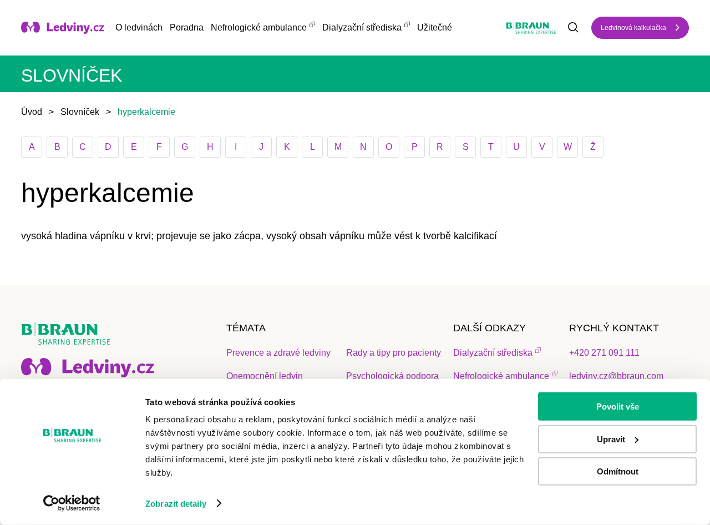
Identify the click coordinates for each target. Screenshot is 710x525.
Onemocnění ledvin (264, 376)
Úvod (31, 112)
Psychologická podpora (392, 376)
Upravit (611, 438)
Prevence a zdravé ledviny (278, 352)
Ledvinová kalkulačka (633, 28)
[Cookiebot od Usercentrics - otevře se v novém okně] (71, 503)
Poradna (187, 27)
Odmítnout (617, 471)
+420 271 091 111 (604, 352)
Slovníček (79, 112)
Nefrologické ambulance (259, 27)
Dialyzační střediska (362, 27)
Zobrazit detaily (175, 503)
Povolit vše (617, 406)
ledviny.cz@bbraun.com (616, 376)
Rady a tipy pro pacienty (393, 352)
